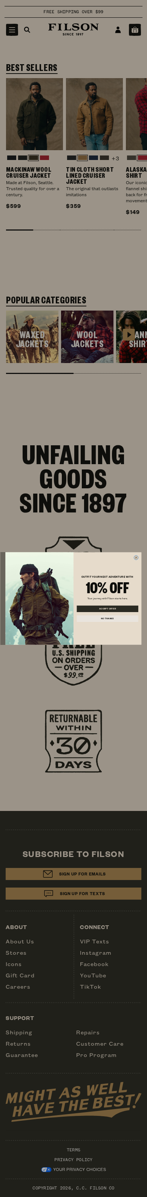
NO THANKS (107, 618)
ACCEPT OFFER (107, 609)
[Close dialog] (136, 557)
